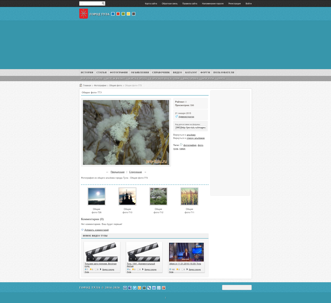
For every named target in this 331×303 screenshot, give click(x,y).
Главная (87, 85)
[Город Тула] (83, 14)
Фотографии (100, 85)
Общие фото (115, 85)
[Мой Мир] (144, 288)
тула (175, 148)
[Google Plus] (163, 288)
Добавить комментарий (96, 229)
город (182, 148)
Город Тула (99, 14)
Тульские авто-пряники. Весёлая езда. (101, 264)
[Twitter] (134, 288)
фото (200, 145)
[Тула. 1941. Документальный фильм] (144, 252)
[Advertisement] (165, 45)
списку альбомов (196, 138)
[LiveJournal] (149, 288)
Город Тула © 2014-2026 (99, 287)
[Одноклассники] (139, 288)
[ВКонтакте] (125, 288)
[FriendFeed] (154, 288)
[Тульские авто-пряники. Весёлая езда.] (102, 252)
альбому (191, 134)
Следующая (135, 171)
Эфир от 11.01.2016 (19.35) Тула (185, 263)
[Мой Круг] (159, 288)
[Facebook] (130, 288)
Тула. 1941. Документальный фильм (141, 264)
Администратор (186, 116)
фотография (189, 145)
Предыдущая (117, 171)
